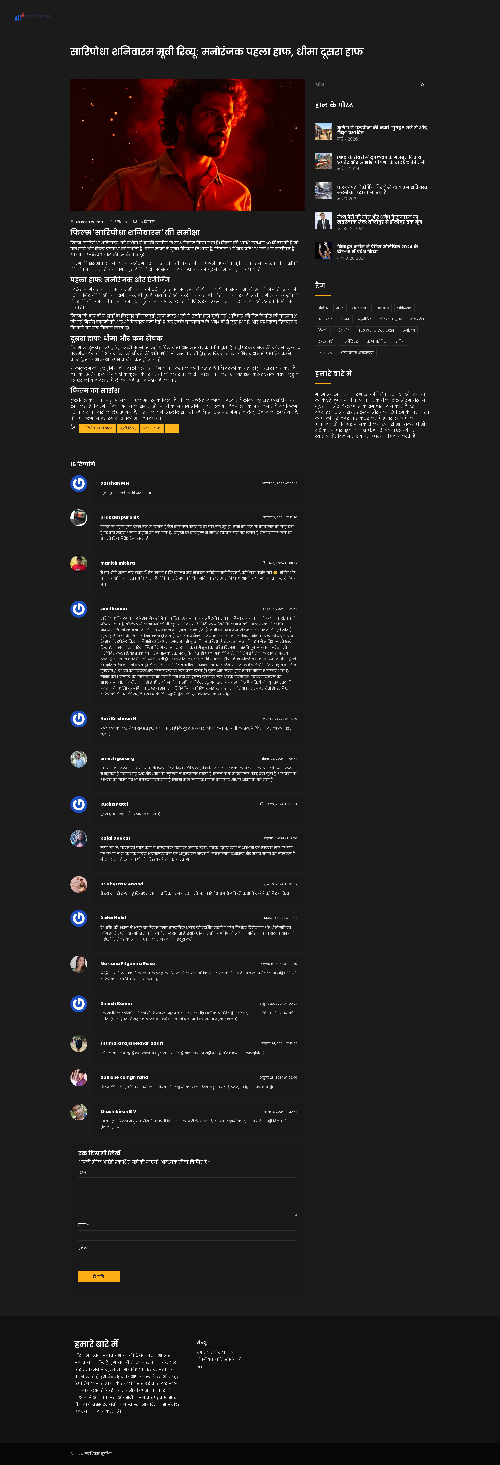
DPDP (201, 1367)
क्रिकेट (323, 308)
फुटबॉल (383, 308)
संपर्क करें (233, 1359)
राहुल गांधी (326, 341)
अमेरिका (409, 330)
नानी (172, 428)
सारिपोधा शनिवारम (97, 428)
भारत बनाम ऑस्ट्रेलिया (357, 352)
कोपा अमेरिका (377, 341)
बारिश (400, 341)
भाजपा (345, 319)
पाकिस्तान (404, 308)
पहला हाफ (152, 428)
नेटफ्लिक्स (350, 341)
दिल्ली (323, 330)
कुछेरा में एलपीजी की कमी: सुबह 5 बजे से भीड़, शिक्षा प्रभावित (382, 130)
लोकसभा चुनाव (390, 319)
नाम (82, 1225)
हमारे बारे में (207, 1352)
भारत (340, 308)
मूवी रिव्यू (128, 428)
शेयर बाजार (360, 308)
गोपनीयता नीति (210, 1359)
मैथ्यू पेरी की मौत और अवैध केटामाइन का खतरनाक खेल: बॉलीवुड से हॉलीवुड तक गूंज (379, 219)
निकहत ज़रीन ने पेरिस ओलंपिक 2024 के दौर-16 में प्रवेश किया (377, 249)
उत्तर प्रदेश (325, 319)
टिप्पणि (84, 1172)
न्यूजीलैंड (364, 319)
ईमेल (83, 1248)
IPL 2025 (325, 352)
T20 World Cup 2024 (376, 330)
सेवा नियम (227, 1352)
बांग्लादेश (417, 319)
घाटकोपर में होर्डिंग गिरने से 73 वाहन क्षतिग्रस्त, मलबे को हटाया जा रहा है (382, 189)
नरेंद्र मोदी (343, 330)
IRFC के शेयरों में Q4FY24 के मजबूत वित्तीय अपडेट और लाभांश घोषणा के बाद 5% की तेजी (381, 160)
